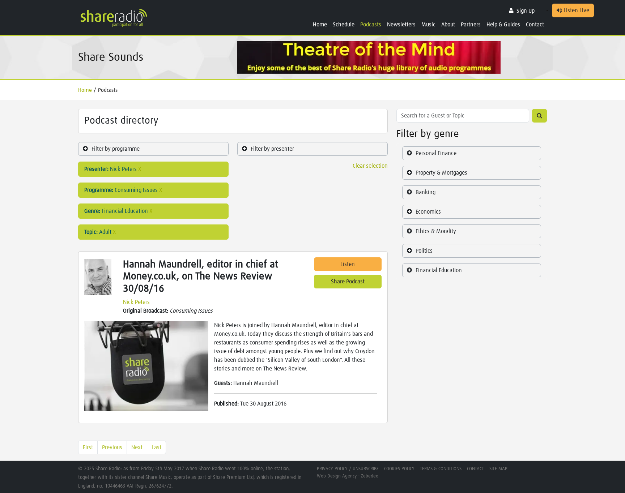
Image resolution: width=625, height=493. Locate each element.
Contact (535, 24)
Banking (425, 192)
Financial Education (439, 270)
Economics (428, 212)
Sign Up (525, 11)
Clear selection (370, 166)
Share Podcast (348, 281)
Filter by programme (116, 149)
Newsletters (401, 24)
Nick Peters (136, 302)
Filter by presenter (272, 149)
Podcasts (370, 24)
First (88, 447)
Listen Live (575, 10)
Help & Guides (503, 24)
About (448, 24)
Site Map (498, 469)
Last (156, 447)
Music (428, 24)
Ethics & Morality (436, 231)
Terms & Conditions (441, 469)
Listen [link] (347, 264)
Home (320, 24)
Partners (471, 24)
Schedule (343, 24)
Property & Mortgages (441, 173)
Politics (424, 251)
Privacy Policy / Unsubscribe (348, 469)
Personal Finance (436, 153)
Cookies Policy (399, 469)
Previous (112, 447)
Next (137, 447)
